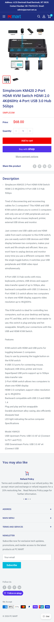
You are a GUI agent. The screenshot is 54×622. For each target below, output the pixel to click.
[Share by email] (49, 166)
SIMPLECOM (9, 112)
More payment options (27, 156)
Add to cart (27, 140)
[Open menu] (4, 16)
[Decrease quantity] (16, 131)
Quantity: (7, 131)
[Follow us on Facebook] (4, 587)
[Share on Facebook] (34, 166)
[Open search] (38, 16)
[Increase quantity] (30, 131)
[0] (49, 16)
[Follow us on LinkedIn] (19, 587)
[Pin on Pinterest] (39, 166)
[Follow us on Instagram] (9, 587)
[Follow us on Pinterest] (14, 587)
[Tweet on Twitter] (44, 166)
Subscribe (12, 565)
